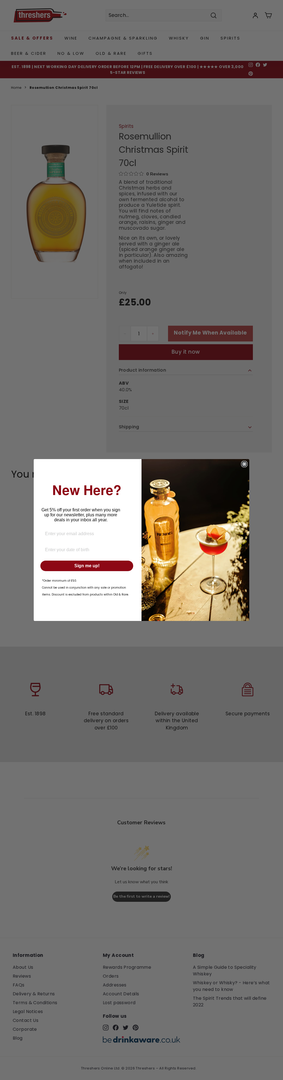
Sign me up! (86, 565)
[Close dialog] (244, 464)
